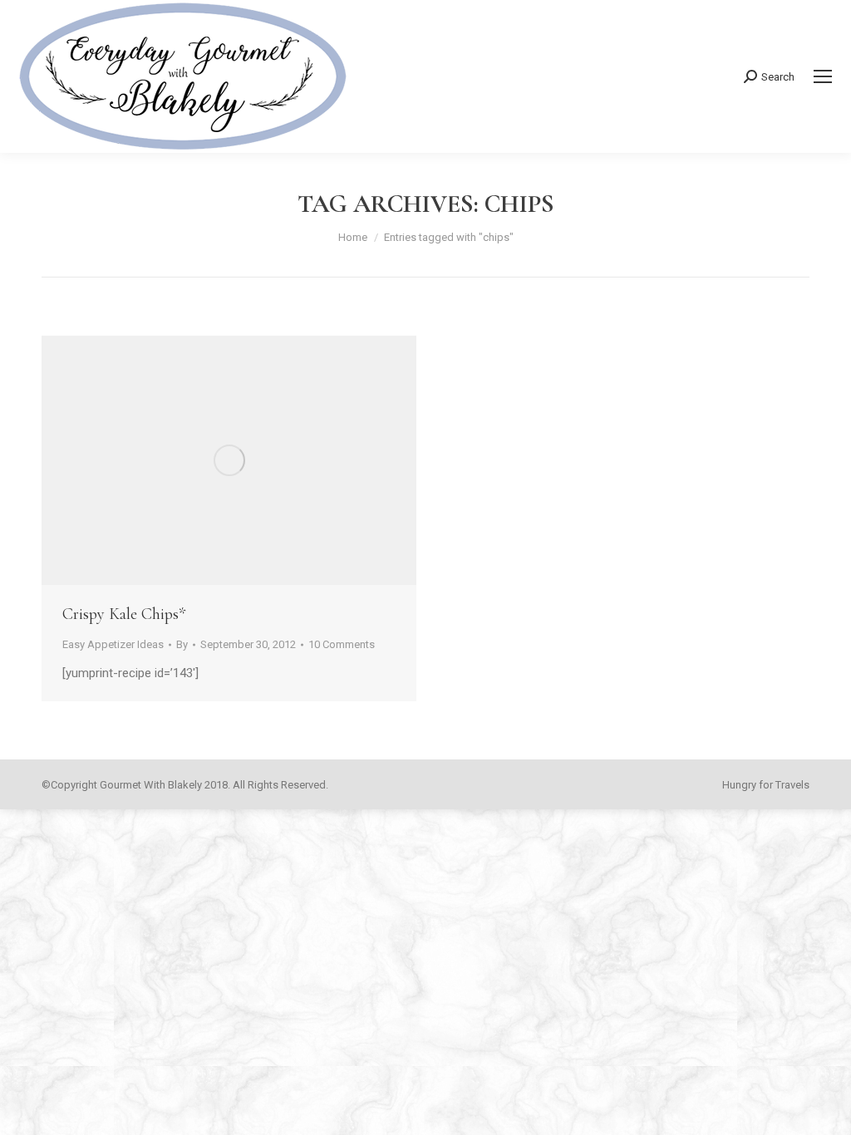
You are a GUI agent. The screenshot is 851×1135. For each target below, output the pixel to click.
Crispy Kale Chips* (123, 614)
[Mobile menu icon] (822, 76)
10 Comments (341, 644)
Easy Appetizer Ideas (113, 644)
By (182, 644)
